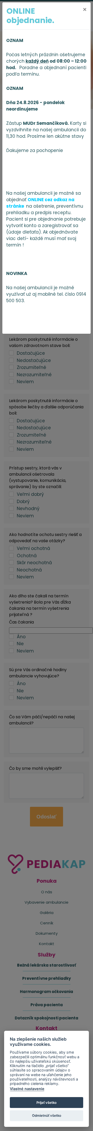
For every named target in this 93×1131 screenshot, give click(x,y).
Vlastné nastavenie (27, 1088)
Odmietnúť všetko (46, 1115)
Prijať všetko (46, 1102)
